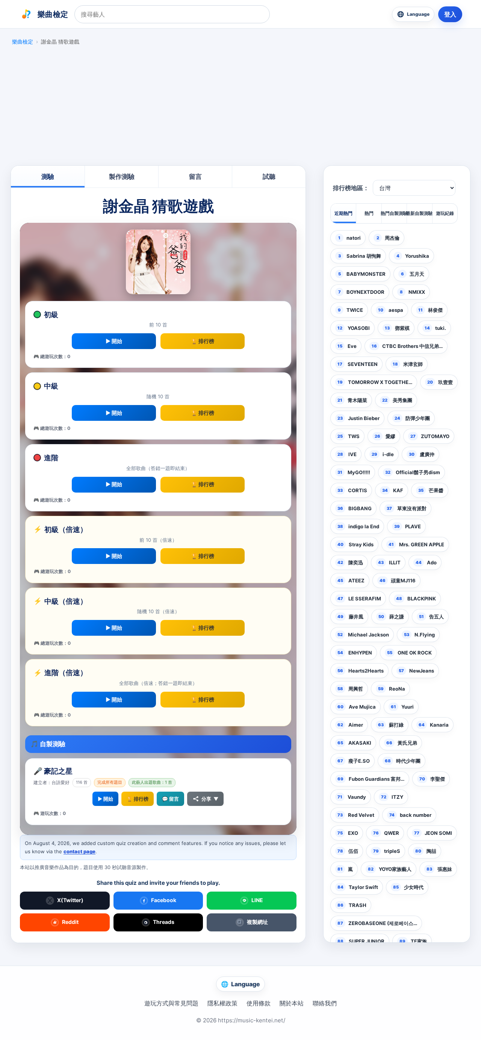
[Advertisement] (240, 107)
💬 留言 (170, 799)
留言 (195, 176)
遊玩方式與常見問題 (171, 1003)
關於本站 (292, 1003)
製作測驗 (122, 176)
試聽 (269, 176)
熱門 (369, 213)
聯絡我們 (325, 1003)
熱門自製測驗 (394, 213)
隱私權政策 (222, 1003)
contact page (79, 851)
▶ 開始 (114, 341)
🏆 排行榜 (202, 341)
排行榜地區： (351, 188)
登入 (450, 14)
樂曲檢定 (22, 41)
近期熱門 (343, 213)
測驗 (47, 176)
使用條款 (259, 1003)
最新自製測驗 (419, 213)
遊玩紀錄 (445, 213)
